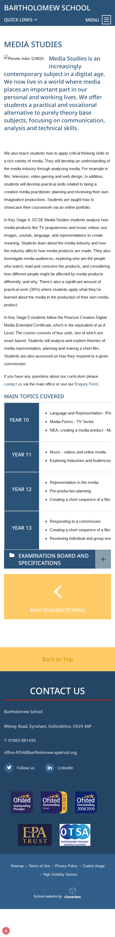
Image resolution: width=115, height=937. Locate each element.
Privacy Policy (66, 866)
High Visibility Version (60, 874)
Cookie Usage (94, 866)
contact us (13, 384)
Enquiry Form (86, 384)
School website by (48, 896)
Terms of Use (39, 866)
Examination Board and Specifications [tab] (53, 559)
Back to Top (57, 659)
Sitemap (17, 866)
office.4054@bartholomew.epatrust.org (40, 752)
